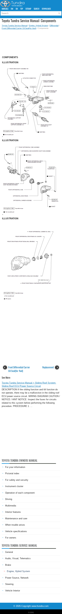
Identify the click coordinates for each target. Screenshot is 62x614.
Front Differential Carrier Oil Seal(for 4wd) (19, 28)
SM (17, 9)
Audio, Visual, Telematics (18, 558)
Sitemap (28, 9)
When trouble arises (15, 525)
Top (21, 9)
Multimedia (10, 505)
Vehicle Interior (12, 590)
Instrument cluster (14, 486)
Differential (54, 25)
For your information (15, 467)
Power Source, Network (17, 577)
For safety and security (16, 480)
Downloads (46, 9)
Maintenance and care (16, 518)
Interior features (13, 512)
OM (12, 9)
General (9, 552)
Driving (8, 499)
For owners (10, 537)
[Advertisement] (31, 41)
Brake (8, 565)
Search (36, 9)
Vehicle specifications (16, 531)
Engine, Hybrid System (38, 25)
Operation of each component (20, 493)
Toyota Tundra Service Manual (14, 25)
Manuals (5, 9)
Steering (9, 584)
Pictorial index (12, 473)
